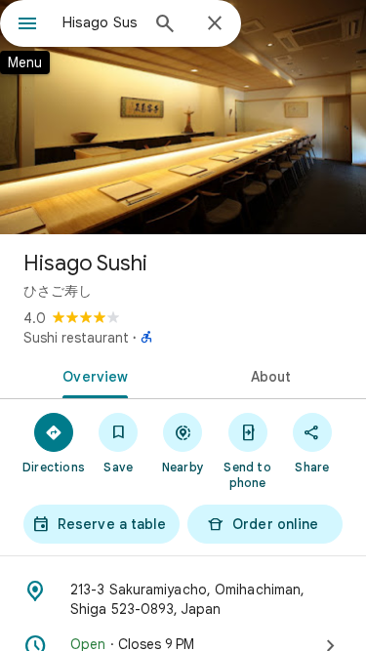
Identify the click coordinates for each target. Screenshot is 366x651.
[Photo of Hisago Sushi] (183, 117)
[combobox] (100, 22)
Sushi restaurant (76, 337)
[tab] (92, 374)
